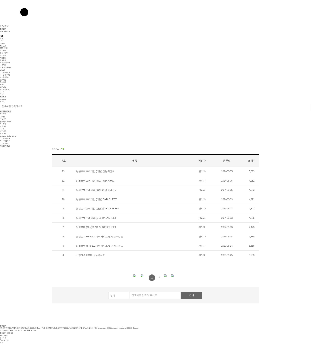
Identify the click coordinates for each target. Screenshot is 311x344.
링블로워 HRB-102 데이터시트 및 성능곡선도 (99, 245)
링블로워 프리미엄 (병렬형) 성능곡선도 (96, 190)
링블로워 (3, 60)
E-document (4, 340)
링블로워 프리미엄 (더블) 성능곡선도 (95, 171)
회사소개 (3, 46)
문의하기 (3, 82)
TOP (1, 343)
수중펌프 (3, 65)
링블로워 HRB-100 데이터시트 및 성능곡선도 (99, 236)
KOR (1, 36)
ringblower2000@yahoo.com (129, 328)
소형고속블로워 (5, 63)
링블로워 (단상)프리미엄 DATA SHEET (96, 227)
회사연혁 (3, 51)
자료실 (2, 85)
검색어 (2, 102)
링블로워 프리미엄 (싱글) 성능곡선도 (95, 180)
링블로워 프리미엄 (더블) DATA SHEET (96, 199)
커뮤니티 (3, 87)
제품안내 (3, 58)
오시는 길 (3, 55)
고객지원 (3, 80)
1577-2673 (4, 335)
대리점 (2, 70)
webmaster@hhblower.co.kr (108, 328)
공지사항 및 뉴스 (5, 89)
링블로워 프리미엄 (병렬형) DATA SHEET (97, 208)
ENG (1, 41)
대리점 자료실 (4, 77)
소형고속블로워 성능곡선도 (90, 255)
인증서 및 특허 (4, 53)
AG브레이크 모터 (5, 68)
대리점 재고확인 (5, 75)
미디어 (2, 92)
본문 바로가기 (4, 26)
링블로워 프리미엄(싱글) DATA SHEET (96, 217)
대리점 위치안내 (5, 72)
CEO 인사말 (4, 48)
